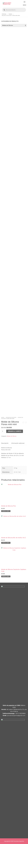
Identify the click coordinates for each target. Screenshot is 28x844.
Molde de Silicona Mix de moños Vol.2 (13, 537)
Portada (4, 14)
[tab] (4, 443)
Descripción (4, 443)
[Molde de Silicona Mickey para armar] (23, 422)
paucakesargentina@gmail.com (16, 715)
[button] (5, 511)
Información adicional (17, 443)
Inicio (2, 417)
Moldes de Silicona (11, 417)
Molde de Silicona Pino (8, 506)
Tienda (10, 14)
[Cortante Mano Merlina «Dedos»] (26, 422)
